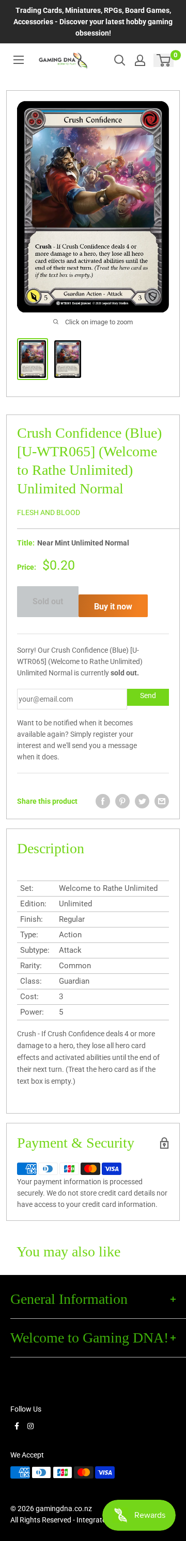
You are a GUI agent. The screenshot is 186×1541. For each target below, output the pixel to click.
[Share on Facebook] (103, 801)
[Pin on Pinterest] (122, 801)
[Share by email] (161, 801)
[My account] (140, 60)
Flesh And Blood (48, 512)
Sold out (48, 601)
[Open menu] (18, 59)
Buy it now (113, 606)
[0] (164, 60)
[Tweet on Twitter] (142, 801)
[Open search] (120, 60)
